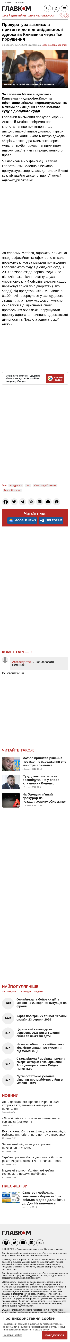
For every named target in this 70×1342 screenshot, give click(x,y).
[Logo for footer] (16, 1234)
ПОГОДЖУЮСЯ (54, 1335)
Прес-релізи (15, 1186)
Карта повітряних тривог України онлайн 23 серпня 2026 (41, 1017)
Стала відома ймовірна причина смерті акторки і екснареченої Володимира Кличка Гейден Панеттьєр (40, 1063)
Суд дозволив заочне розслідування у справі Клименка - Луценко (41, 779)
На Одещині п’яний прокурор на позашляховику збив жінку (44, 798)
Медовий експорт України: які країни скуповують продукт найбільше (28, 1172)
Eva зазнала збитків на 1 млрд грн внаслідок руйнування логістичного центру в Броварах (34, 1133)
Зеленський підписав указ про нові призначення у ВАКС (26, 1146)
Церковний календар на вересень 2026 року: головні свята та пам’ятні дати (38, 1033)
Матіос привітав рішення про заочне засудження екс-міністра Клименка (44, 761)
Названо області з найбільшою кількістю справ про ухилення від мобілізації (40, 1048)
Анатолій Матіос (12, 490)
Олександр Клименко (45, 485)
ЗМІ (28, 485)
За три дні (25, 991)
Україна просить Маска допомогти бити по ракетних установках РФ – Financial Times (32, 1159)
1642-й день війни (14, 15)
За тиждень (9, 991)
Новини (10, 1095)
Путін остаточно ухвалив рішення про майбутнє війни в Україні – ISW (39, 1080)
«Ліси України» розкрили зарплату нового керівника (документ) (31, 1120)
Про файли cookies (12, 1335)
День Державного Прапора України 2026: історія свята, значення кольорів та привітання (31, 1105)
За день (38, 991)
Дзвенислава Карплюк (54, 44)
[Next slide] (66, 15)
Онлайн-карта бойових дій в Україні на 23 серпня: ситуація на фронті (41, 1003)
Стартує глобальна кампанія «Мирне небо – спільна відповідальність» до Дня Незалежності (43, 1198)
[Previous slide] (61, 15)
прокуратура (16, 485)
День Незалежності (42, 15)
